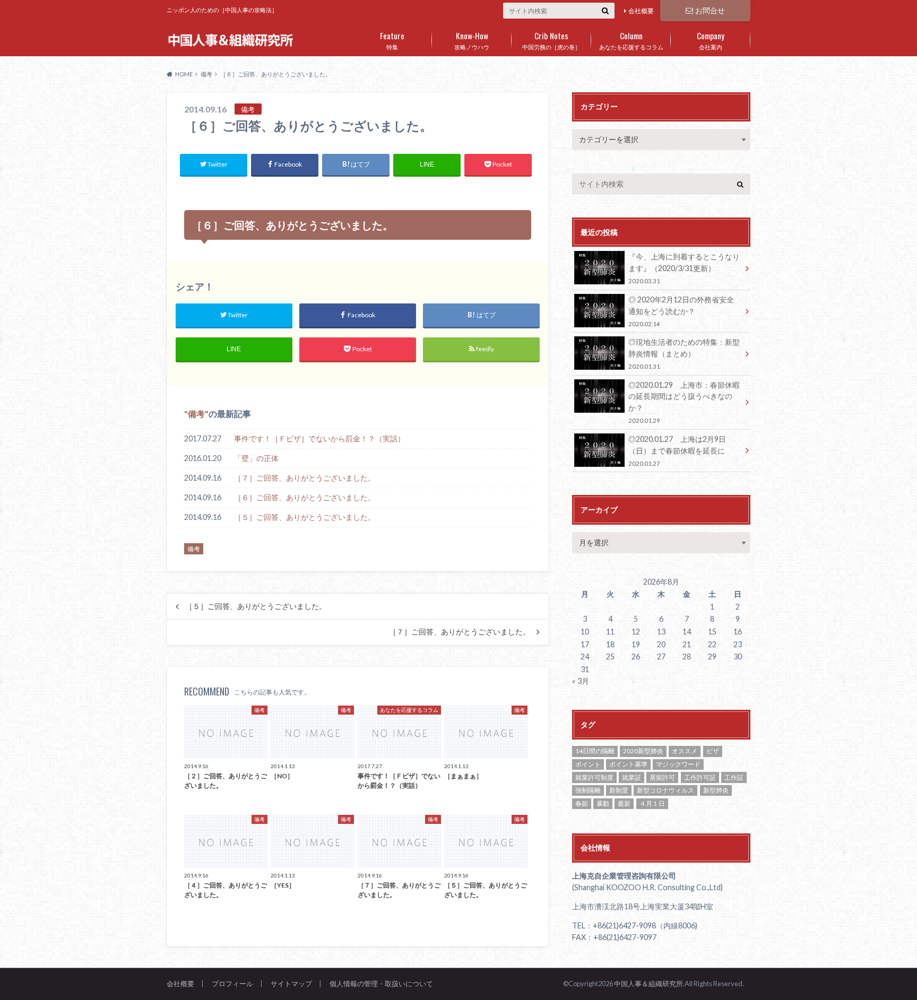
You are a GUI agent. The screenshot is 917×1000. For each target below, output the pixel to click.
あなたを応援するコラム (631, 40)
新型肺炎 (716, 790)
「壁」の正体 (256, 458)
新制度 (618, 790)
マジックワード (678, 764)
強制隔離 (588, 790)
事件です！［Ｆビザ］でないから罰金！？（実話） (319, 438)
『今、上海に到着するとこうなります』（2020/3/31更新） (684, 268)
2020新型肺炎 (643, 751)
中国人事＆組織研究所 (648, 983)
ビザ (712, 751)
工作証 (733, 777)
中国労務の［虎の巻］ (551, 40)
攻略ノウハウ (471, 40)
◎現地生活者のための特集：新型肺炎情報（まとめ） (684, 353)
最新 (624, 803)
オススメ (684, 751)
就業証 (631, 777)
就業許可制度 (594, 777)
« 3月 (580, 680)
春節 (581, 803)
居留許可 (662, 777)
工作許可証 (700, 777)
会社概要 (641, 11)
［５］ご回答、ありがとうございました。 (304, 516)
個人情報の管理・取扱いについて (381, 983)
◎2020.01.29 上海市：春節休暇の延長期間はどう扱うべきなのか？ (684, 402)
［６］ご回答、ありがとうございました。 (304, 497)
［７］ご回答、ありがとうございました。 (304, 477)
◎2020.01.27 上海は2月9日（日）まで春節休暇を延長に (677, 450)
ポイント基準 (628, 764)
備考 (196, 413)
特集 (392, 40)
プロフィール (232, 983)
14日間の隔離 (595, 751)
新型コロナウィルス (665, 790)
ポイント (588, 764)
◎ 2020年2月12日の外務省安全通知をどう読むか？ (681, 311)
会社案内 (710, 40)
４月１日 (652, 803)
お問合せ (710, 10)
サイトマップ (291, 983)
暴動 (602, 803)
